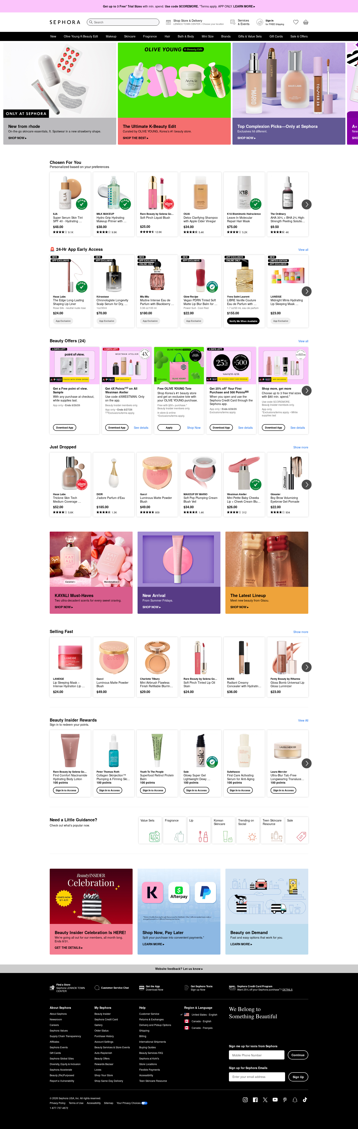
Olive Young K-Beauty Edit (81, 36)
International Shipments (152, 1041)
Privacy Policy (57, 1103)
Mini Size (208, 36)
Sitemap (108, 1103)
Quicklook (70, 207)
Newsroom (56, 1019)
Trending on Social (246, 822)
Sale (290, 820)
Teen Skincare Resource (272, 822)
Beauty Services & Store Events (112, 1047)
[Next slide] (350, 94)
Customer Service (149, 1013)
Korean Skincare (219, 822)
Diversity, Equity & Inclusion (65, 1064)
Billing (142, 1036)
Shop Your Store (103, 1075)
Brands (226, 36)
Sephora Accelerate (61, 1069)
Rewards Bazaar (103, 1064)
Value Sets (147, 820)
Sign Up (298, 1077)
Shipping (144, 1030)
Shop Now (194, 427)
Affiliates (54, 1041)
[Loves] (296, 22)
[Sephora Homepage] (64, 22)
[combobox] (123, 22)
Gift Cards (276, 36)
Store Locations (148, 1064)
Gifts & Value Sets (250, 36)
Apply (169, 427)
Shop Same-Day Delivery (108, 1080)
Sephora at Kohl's (149, 1058)
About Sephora (58, 1013)
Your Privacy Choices (129, 1103)
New (53, 36)
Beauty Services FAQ (151, 1053)
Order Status (101, 1030)
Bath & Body (186, 36)
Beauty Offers (102, 1058)
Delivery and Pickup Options (155, 1025)
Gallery (98, 1025)
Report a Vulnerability (62, 1080)
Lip (191, 820)
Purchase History (104, 1036)
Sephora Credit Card (106, 1019)
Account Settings (103, 1041)
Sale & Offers (299, 36)
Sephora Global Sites (62, 1058)
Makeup (111, 36)
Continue (298, 1055)
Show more (300, 447)
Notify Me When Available (243, 321)
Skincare (129, 36)
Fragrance (150, 36)
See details (141, 427)
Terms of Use (76, 1103)
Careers (54, 1025)
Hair (167, 36)
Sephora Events (59, 1047)
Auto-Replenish (103, 1053)
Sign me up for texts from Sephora (253, 1046)
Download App (64, 427)
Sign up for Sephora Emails (248, 1068)
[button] (179, 390)
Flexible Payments (149, 1069)
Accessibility (146, 1075)
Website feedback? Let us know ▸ (179, 969)
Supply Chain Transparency (65, 1036)
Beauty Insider (102, 1013)
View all (303, 249)
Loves (97, 1069)
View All (303, 720)
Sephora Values (59, 1030)
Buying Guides (147, 1047)
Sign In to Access (66, 790)
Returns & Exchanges (151, 1019)
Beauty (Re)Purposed (62, 1075)
